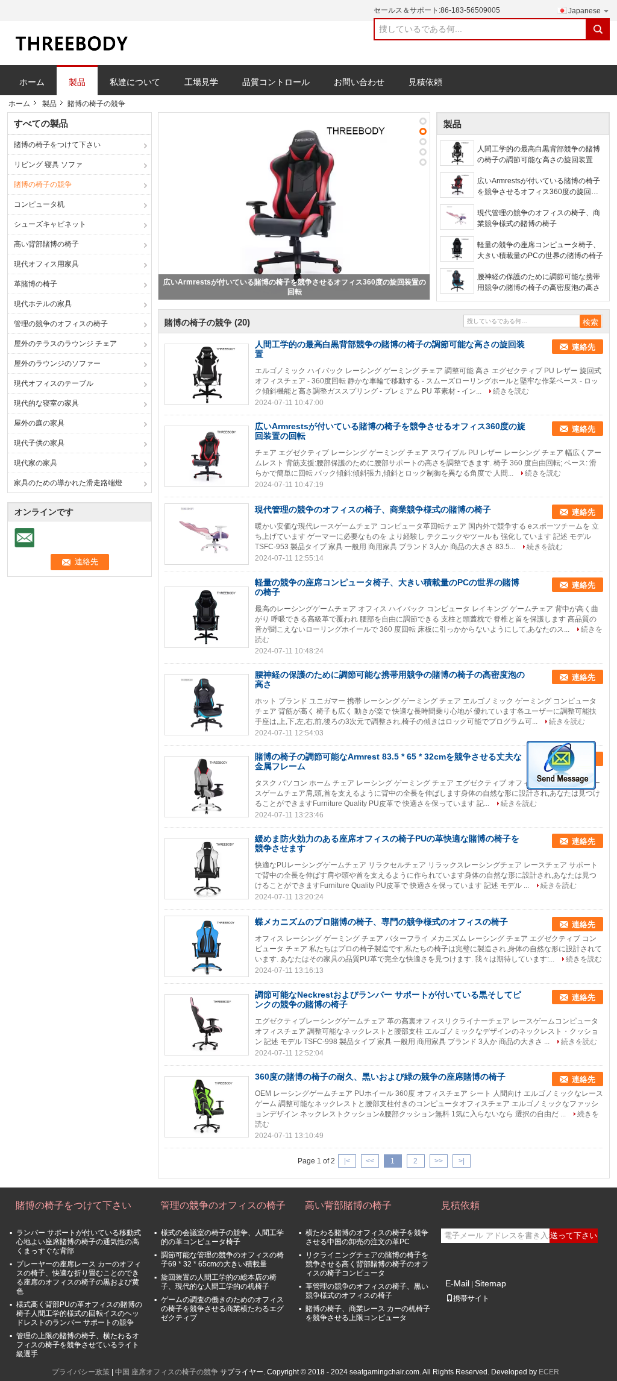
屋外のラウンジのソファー (57, 363)
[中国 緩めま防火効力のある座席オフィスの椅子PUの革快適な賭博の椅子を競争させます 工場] (206, 868)
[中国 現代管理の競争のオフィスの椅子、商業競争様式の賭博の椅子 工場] (206, 534)
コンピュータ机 (39, 204)
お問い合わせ (359, 82)
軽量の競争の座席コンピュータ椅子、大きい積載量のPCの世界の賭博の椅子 (540, 250)
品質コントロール (276, 82)
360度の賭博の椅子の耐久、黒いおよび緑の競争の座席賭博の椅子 (380, 1076)
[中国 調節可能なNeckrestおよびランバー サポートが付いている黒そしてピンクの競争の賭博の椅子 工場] (206, 1024)
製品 (77, 82)
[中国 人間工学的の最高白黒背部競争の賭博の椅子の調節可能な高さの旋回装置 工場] (206, 374)
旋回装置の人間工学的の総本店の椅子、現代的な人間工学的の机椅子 (219, 1282)
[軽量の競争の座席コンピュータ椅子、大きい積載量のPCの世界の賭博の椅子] (457, 249)
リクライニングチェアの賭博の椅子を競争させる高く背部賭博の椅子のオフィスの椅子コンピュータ (366, 1264)
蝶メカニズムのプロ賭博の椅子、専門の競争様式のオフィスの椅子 (381, 921)
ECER (549, 1372)
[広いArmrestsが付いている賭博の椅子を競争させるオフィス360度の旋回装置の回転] (294, 206)
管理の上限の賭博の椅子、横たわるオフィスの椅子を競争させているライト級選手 (77, 1345)
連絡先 (583, 346)
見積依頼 (425, 82)
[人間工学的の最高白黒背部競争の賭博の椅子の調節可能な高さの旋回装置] (457, 153)
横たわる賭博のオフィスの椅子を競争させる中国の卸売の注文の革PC (366, 1237)
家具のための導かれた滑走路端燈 (68, 483)
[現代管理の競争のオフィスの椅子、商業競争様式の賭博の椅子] (457, 217)
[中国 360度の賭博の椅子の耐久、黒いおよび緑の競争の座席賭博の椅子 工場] (206, 1106)
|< (347, 1161)
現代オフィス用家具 (46, 264)
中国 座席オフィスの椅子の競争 (166, 1372)
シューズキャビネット (50, 224)
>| (462, 1161)
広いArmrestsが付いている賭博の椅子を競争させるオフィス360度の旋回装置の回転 (538, 187)
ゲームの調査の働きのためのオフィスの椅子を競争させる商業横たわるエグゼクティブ (222, 1308)
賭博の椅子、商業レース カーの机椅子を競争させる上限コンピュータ (367, 1313)
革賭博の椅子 (35, 284)
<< (370, 1161)
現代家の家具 (35, 463)
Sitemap (490, 1283)
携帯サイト (471, 1298)
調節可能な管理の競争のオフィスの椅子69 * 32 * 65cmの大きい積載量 (222, 1259)
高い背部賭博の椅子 (46, 244)
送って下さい (573, 1235)
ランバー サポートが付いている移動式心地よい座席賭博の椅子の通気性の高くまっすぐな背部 (78, 1241)
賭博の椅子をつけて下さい (57, 144)
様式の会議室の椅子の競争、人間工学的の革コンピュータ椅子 (222, 1237)
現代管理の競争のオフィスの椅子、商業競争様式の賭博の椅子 (538, 218)
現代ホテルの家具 (43, 304)
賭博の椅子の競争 (43, 184)
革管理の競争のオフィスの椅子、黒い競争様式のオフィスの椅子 (366, 1291)
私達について (135, 82)
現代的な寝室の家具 (46, 403)
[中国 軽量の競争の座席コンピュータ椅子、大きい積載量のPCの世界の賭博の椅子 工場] (206, 617)
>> (438, 1161)
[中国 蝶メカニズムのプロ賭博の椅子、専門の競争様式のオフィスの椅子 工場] (206, 946)
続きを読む (511, 391)
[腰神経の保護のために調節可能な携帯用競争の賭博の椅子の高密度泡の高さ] (457, 281)
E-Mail (457, 1283)
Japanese (584, 11)
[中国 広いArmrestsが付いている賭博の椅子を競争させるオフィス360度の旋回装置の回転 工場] (206, 456)
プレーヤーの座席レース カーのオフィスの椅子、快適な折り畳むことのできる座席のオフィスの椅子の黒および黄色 (78, 1277)
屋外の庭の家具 (39, 423)
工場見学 (201, 82)
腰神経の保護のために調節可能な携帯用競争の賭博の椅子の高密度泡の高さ (538, 282)
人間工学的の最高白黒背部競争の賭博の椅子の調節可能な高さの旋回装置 (538, 154)
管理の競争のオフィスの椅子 (61, 323)
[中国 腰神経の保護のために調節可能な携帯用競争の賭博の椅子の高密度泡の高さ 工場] (206, 704)
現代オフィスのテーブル (53, 383)
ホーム (32, 82)
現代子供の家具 (39, 443)
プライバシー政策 (81, 1372)
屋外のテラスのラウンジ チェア (65, 343)
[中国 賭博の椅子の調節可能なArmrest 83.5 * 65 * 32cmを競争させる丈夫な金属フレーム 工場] (206, 786)
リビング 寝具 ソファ (48, 164)
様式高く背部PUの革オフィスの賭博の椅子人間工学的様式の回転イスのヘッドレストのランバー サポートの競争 (79, 1313)
